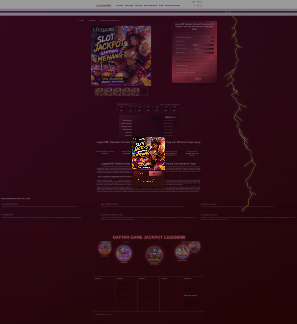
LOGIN (140, 173)
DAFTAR (155, 173)
